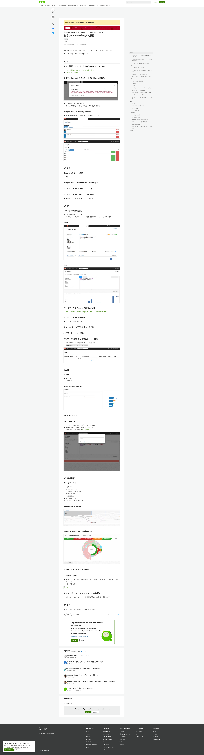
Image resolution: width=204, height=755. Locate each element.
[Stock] (53, 17)
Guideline (88, 739)
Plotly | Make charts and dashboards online (80, 70)
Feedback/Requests (91, 744)
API (104, 750)
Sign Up (95, 712)
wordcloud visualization (138, 105)
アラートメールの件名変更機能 (139, 122)
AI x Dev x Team (105, 5)
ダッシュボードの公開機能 (138, 90)
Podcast (122, 744)
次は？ (131, 130)
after (134, 85)
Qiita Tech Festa (107, 742)
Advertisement (90, 750)
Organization (83, 5)
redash (66, 39)
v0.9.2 (131, 65)
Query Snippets (136, 124)
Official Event (62, 5)
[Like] (53, 10)
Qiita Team (139, 731)
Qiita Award (106, 744)
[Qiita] (42, 2)
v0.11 (131, 101)
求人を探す (8, 750)
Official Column (73, 5)
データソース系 (136, 115)
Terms (88, 734)
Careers (155, 734)
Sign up (74, 640)
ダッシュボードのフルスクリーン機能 (141, 76)
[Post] (53, 23)
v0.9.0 (131, 53)
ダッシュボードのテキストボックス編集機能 (142, 127)
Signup (162, 2)
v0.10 (131, 78)
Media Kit (88, 742)
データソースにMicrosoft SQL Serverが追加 (142, 70)
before (134, 83)
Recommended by (76, 651)
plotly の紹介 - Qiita (72, 72)
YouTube (122, 742)
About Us (155, 731)
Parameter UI (135, 110)
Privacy (88, 736)
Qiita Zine (138, 734)
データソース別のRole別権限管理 (140, 63)
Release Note (106, 731)
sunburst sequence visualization (140, 119)
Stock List (47, 5)
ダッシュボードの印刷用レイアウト (141, 74)
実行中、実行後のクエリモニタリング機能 (142, 97)
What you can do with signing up (79, 636)
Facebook (122, 739)
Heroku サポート (136, 108)
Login (155, 2)
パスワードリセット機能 (138, 94)
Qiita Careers (93, 5)
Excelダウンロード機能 (138, 67)
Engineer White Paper (108, 747)
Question (54, 5)
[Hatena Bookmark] (53, 33)
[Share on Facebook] (53, 28)
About (87, 731)
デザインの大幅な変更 (137, 81)
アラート (134, 103)
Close (17, 749)
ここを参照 (85, 430)
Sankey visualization (137, 117)
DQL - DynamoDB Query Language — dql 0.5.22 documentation (86, 312)
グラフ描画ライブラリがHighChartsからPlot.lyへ (141, 56)
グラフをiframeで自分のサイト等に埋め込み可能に (142, 60)
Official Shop (139, 736)
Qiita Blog (155, 736)
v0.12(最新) (132, 112)
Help (87, 747)
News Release (156, 739)
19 (53, 12)
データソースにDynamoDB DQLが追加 (142, 88)
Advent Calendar (107, 739)
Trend (41, 5)
